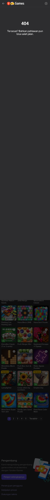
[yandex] (15, 3)
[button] (25, 250)
